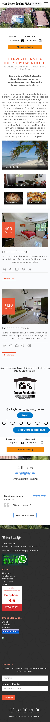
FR (36, 4)
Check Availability (25, 47)
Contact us (7, 581)
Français (6, 624)
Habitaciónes (8, 576)
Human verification (11, 684)
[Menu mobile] (46, 4)
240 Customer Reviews (25, 478)
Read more (9, 278)
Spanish (6, 627)
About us (6, 573)
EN (33, 4)
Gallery (5, 584)
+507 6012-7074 (9, 550)
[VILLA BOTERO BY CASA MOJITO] (8, 638)
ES (39, 4)
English (5, 622)
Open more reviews (25, 515)
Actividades (7, 578)
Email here (33, 550)
